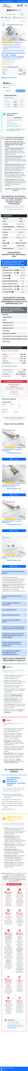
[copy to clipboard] (8, 10)
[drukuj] (10, 10)
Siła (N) (12, 404)
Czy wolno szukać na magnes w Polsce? (11, 621)
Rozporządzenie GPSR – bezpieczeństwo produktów (11, 47)
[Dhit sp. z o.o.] (7, 6)
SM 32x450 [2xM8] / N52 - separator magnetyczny (12, 450)
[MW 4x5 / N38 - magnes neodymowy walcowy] (14, 545)
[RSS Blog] (12, 10)
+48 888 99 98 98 (18, 117)
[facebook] (14, 10)
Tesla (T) (16, 411)
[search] (21, 14)
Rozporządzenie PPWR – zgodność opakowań (14, 50)
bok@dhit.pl (24, 1)
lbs (19, 404)
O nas (3, 1069)
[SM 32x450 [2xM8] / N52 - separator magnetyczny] (14, 438)
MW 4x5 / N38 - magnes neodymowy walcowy (12, 557)
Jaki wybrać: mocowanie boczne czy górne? (12, 597)
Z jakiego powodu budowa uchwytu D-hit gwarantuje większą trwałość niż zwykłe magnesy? (13, 635)
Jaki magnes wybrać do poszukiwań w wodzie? (13, 572)
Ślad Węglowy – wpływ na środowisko (12, 44)
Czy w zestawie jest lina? (9, 610)
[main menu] (25, 5)
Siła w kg (4, 404)
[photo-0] (14, 39)
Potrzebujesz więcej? (9, 97)
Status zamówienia (7, 1)
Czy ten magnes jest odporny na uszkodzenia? (11, 603)
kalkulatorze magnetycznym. (14, 126)
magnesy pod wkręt (20, 969)
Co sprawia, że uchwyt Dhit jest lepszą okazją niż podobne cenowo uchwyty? (13, 627)
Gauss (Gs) (4, 411)
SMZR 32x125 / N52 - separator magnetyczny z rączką (10, 485)
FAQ (2, 1)
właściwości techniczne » (10, 77)
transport (7, 87)
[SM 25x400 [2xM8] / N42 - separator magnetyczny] (14, 509)
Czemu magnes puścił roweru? (11, 615)
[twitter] (16, 10)
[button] (18, 5)
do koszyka (14, 459)
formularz (15, 120)
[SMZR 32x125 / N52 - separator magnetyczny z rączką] (14, 473)
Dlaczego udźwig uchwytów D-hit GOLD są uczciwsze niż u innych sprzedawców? (11, 644)
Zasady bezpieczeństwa (8, 1068)
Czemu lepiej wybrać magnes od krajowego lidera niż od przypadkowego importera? (11, 652)
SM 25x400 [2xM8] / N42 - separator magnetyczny (12, 521)
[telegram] (20, 10)
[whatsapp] (18, 10)
